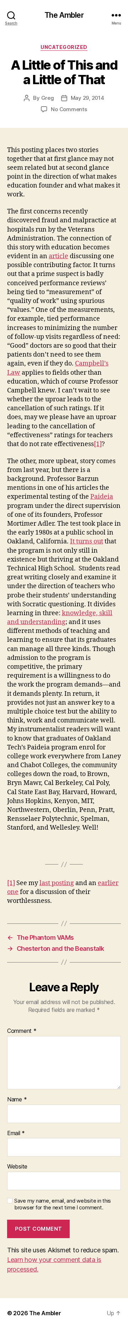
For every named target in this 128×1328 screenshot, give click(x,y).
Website (17, 1167)
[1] (98, 444)
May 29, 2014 (87, 97)
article (58, 256)
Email (16, 1133)
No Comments (69, 109)
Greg (47, 97)
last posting (56, 883)
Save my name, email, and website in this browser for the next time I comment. (62, 1204)
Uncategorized (64, 47)
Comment (22, 1031)
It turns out (86, 541)
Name (17, 1099)
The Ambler (63, 15)
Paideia (101, 497)
